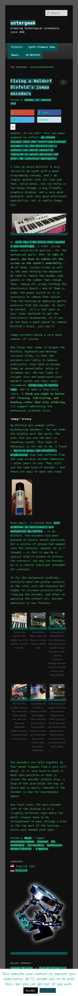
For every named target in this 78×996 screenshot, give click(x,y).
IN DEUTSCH (33, 55)
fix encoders (35, 845)
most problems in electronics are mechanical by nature (35, 527)
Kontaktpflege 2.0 (52, 967)
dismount (42, 841)
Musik (27, 838)
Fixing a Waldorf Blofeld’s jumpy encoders (31, 87)
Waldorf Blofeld (20, 848)
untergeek (23, 23)
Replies (42, 848)
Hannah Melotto (21, 967)
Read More (48, 990)
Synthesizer (54, 845)
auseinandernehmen (22, 841)
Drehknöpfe (17, 845)
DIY (53, 841)
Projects (16, 47)
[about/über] (39, 953)
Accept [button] (30, 990)
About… (15, 55)
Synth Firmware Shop (41, 47)
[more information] (13, 127)
